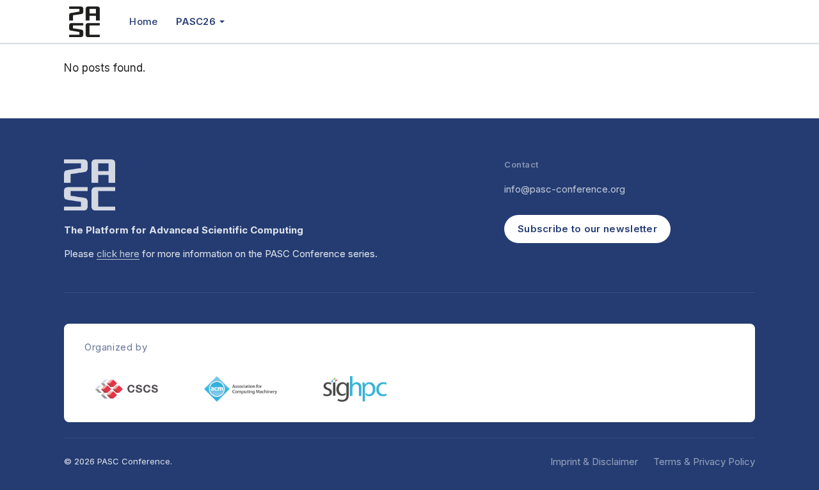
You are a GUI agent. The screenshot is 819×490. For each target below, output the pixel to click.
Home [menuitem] (143, 21)
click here (118, 254)
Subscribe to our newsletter (587, 229)
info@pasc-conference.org (564, 189)
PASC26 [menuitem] (196, 21)
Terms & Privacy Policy (704, 461)
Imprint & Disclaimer (594, 461)
